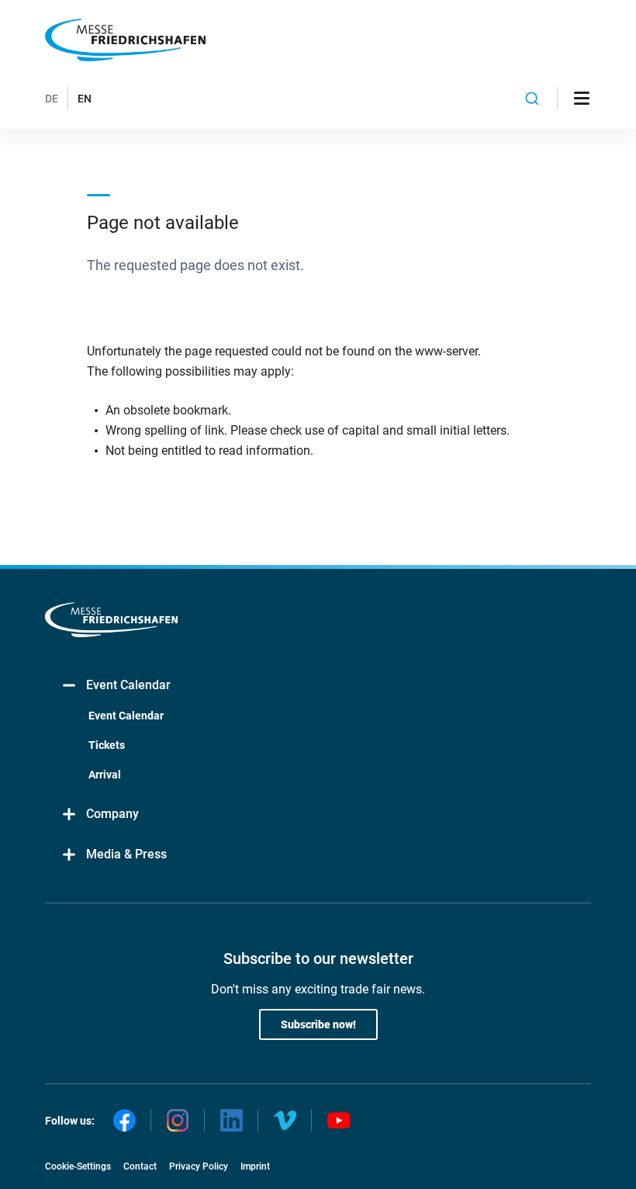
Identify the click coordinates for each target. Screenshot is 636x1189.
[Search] (532, 98)
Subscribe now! (318, 1024)
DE (51, 98)
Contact (140, 1166)
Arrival (104, 774)
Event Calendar (128, 685)
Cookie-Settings (78, 1166)
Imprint (255, 1166)
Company (112, 813)
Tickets (106, 745)
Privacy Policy (198, 1166)
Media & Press (126, 854)
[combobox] (532, 98)
